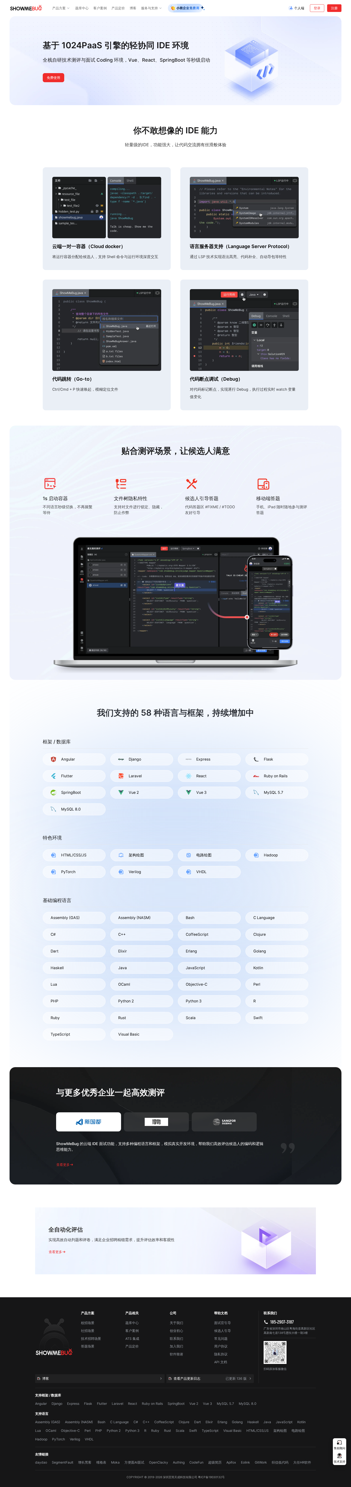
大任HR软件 (302, 1462)
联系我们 (176, 1339)
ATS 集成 (132, 1339)
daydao (41, 1462)
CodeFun (196, 1462)
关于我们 (176, 1323)
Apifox (231, 1462)
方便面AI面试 (134, 1462)
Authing (179, 1462)
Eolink (245, 1462)
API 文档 (220, 1362)
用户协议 (221, 1346)
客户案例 (132, 1331)
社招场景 (87, 1331)
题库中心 (132, 1323)
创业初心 (176, 1331)
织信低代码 (280, 1462)
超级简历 (215, 1462)
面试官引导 (222, 1323)
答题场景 (87, 1346)
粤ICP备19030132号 (211, 1477)
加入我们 (176, 1346)
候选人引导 (222, 1331)
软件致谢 (176, 1354)
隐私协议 (221, 1354)
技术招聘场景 (91, 1339)
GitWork (261, 1462)
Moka (115, 1462)
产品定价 (132, 1346)
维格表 (101, 1462)
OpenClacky (158, 1462)
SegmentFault (62, 1462)
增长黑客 (84, 1462)
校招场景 (87, 1323)
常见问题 (221, 1339)
